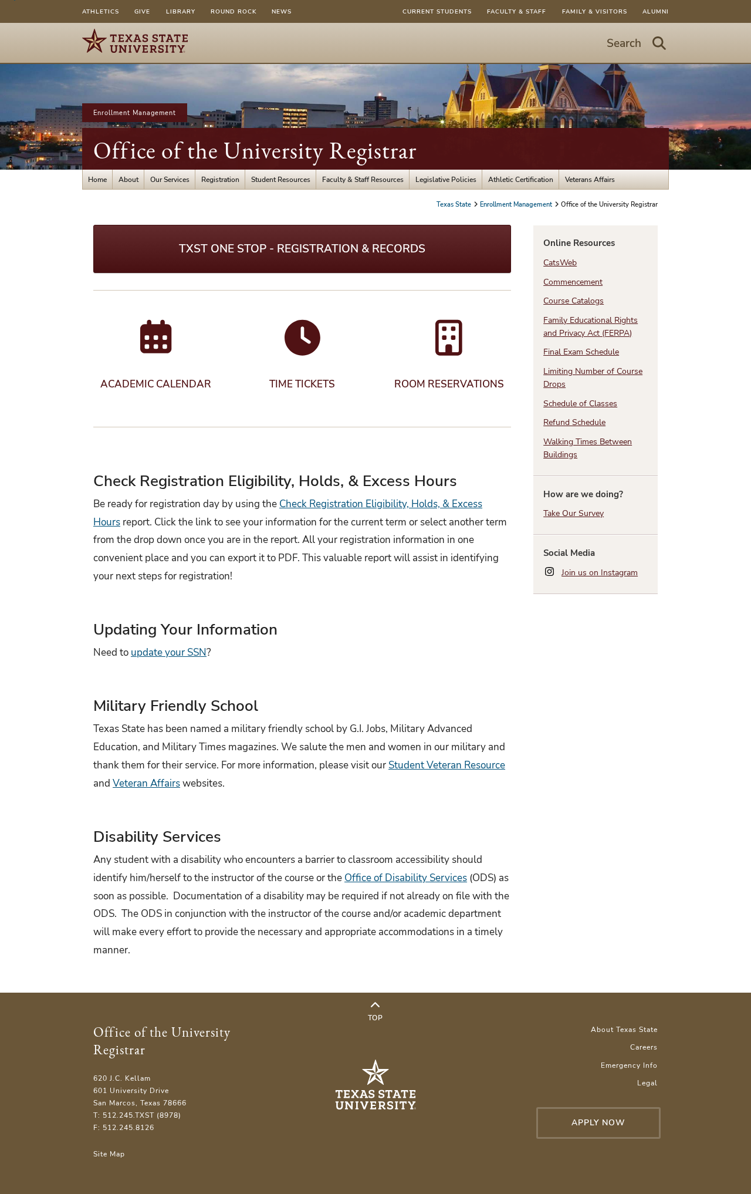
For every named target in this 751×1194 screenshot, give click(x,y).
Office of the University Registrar (255, 150)
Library (180, 11)
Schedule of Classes (580, 403)
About (128, 179)
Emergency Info (629, 1065)
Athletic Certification (520, 179)
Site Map (109, 1154)
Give (142, 11)
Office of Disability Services (405, 878)
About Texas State (624, 1029)
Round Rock (233, 11)
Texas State (455, 204)
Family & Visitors (594, 11)
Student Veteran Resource (446, 765)
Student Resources (280, 179)
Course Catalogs (573, 300)
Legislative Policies (445, 179)
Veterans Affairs (590, 179)
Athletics (100, 11)
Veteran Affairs (146, 783)
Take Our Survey (573, 513)
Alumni (655, 11)
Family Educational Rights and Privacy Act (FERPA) (590, 326)
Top (375, 1018)
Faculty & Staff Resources (363, 179)
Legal (647, 1083)
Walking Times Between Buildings (587, 448)
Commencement (573, 282)
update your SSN (169, 652)
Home (97, 179)
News (282, 11)
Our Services (170, 179)
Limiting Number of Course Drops (592, 377)
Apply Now (598, 1122)
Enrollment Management (134, 112)
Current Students (437, 11)
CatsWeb (560, 262)
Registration (220, 179)
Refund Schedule (574, 422)
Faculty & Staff (516, 11)
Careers (644, 1047)
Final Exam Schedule (581, 351)
